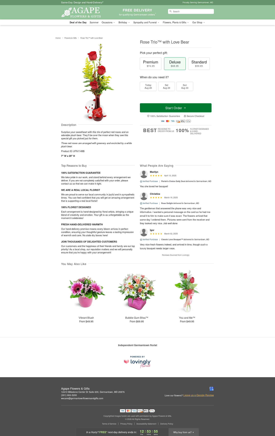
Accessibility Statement (146, 424)
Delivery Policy (166, 424)
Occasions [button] (107, 22)
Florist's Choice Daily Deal (173, 181)
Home (58, 37)
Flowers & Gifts (70, 37)
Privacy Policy (126, 424)
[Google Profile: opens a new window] (211, 388)
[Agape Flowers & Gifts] (84, 12)
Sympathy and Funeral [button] (145, 22)
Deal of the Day (78, 22)
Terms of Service (109, 424)
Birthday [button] (123, 22)
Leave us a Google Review (198, 395)
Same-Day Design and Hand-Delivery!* (82, 2)
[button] (266, 422)
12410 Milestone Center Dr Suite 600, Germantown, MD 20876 (93, 391)
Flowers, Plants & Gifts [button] (175, 22)
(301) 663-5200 (69, 395)
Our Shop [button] (197, 22)
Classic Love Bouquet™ (172, 239)
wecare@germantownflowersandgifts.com (82, 398)
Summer (94, 22)
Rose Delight (167, 203)
